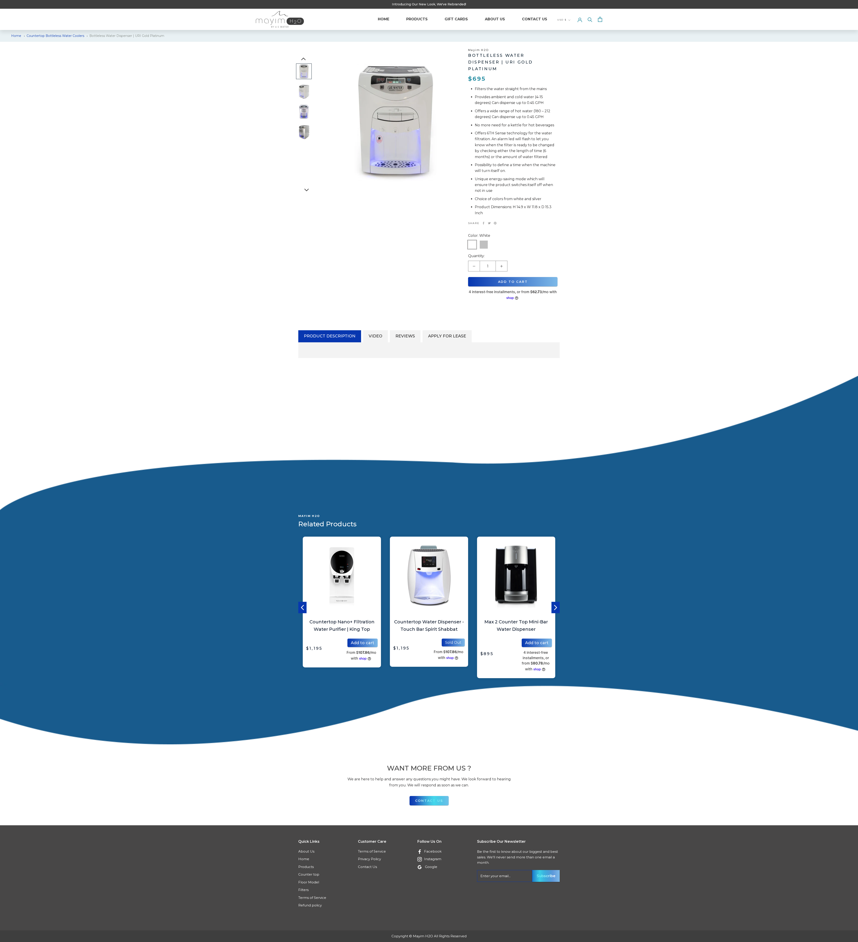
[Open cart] (600, 19)
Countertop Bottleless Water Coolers (55, 36)
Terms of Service (312, 897)
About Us (495, 19)
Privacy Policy (369, 859)
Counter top (308, 874)
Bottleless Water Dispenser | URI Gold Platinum (126, 36)
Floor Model (308, 882)
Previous (302, 607)
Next (555, 607)
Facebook (433, 851)
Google (431, 867)
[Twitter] (489, 223)
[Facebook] (483, 223)
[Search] (590, 19)
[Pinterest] (495, 223)
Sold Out (366, 642)
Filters (303, 890)
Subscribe (546, 876)
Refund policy (310, 905)
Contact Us (534, 19)
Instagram (432, 859)
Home (383, 19)
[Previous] (303, 59)
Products (417, 19)
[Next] (307, 190)
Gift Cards (456, 19)
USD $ (561, 19)
